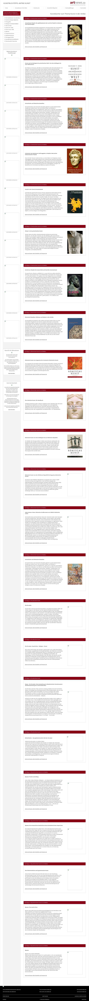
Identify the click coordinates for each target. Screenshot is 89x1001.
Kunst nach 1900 (10, 29)
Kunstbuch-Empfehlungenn (80, 996)
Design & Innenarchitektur (12, 23)
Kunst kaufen (45, 996)
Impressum (84, 999)
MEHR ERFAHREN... (11, 373)
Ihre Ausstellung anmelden (45, 991)
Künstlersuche (6, 996)
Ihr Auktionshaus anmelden (45, 989)
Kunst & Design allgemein (12, 20)
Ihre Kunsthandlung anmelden (9, 991)
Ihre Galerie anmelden (81, 989)
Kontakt (4, 999)
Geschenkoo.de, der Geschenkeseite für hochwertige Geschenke (11, 400)
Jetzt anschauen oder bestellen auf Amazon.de (36, 46)
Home (6, 8)
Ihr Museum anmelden (81, 991)
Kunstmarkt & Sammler (11, 41)
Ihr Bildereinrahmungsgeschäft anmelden (12, 989)
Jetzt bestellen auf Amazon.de (12, 77)
